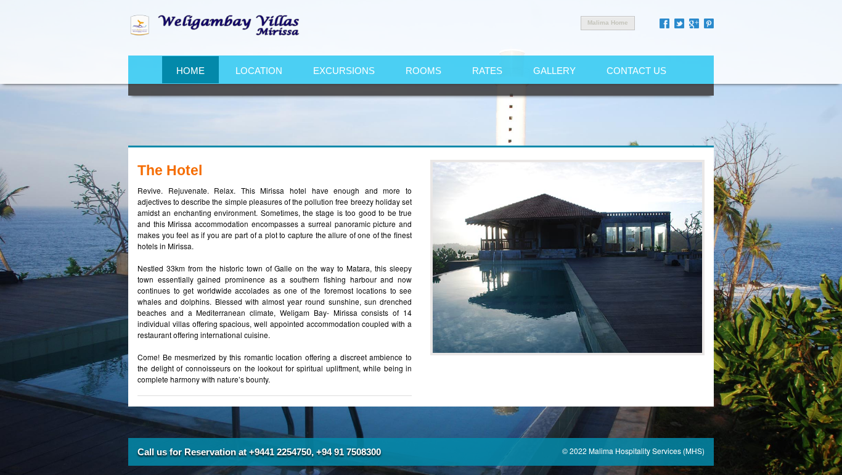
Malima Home (607, 22)
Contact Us (636, 70)
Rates (487, 70)
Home (190, 70)
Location (258, 70)
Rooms (423, 70)
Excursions (344, 70)
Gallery (554, 70)
